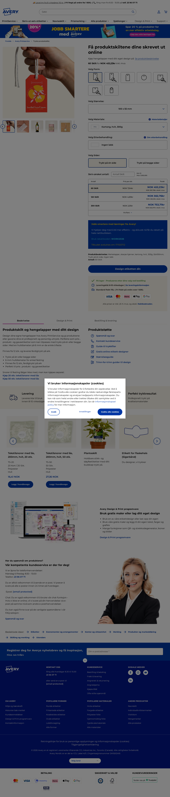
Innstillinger (85, 411)
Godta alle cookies (110, 412)
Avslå (53, 412)
